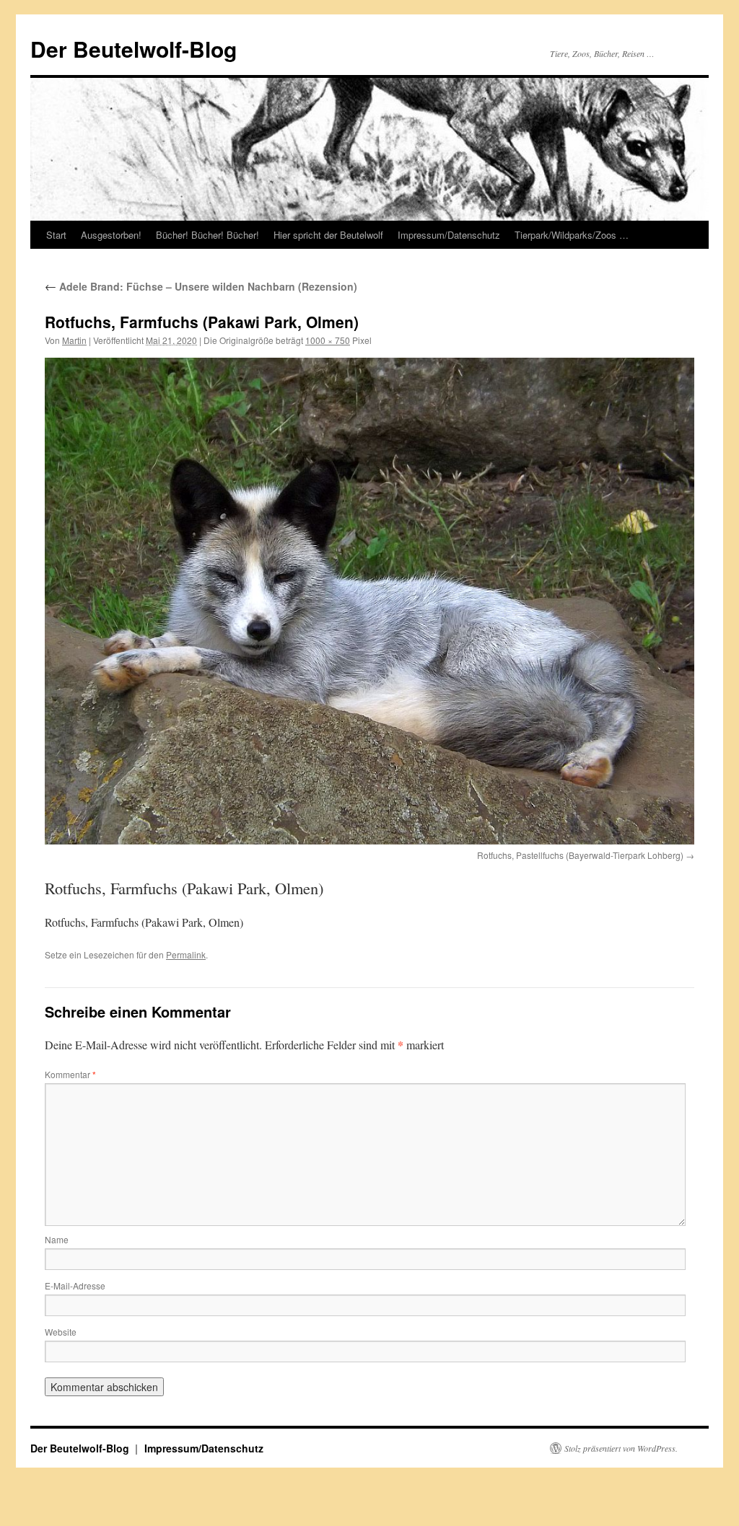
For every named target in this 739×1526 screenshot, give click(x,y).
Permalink (186, 954)
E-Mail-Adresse (75, 1285)
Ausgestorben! (111, 235)
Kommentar (70, 1074)
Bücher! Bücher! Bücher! (207, 235)
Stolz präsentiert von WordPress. (621, 1448)
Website (60, 1332)
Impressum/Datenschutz (449, 235)
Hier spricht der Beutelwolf (328, 235)
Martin (74, 340)
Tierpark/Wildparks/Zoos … (572, 235)
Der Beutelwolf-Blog (133, 48)
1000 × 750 (327, 340)
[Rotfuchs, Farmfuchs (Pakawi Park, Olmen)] (369, 601)
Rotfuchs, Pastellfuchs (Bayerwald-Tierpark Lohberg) (580, 855)
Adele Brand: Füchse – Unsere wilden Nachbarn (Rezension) (201, 286)
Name (57, 1239)
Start (56, 235)
